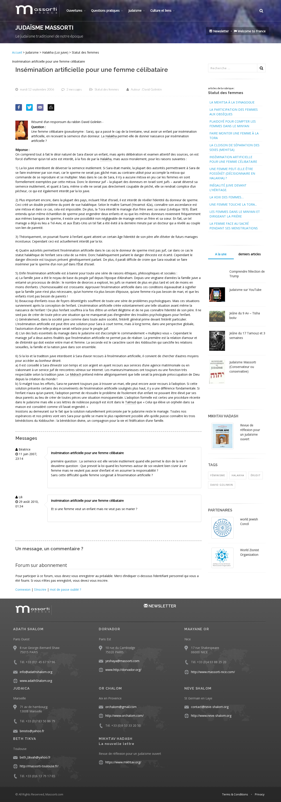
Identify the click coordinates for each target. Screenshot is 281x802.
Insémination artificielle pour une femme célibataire (233, 159)
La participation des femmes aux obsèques (233, 111)
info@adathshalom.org (36, 672)
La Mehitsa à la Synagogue (231, 102)
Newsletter (220, 31)
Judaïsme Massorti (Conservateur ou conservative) (242, 366)
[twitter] (29, 107)
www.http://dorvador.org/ (123, 670)
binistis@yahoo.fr (32, 731)
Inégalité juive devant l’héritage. (228, 187)
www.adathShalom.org (36, 681)
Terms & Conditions (235, 794)
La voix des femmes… (226, 197)
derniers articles (249, 254)
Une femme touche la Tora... (233, 204)
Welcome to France (251, 31)
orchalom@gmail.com (121, 707)
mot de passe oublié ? (65, 589)
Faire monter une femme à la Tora (234, 135)
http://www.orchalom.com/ (124, 715)
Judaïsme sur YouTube (245, 290)
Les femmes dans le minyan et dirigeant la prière (234, 214)
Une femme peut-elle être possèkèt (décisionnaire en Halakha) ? (232, 173)
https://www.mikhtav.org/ (123, 762)
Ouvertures (74, 10)
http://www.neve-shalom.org (211, 715)
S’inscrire (40, 589)
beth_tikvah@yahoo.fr (35, 757)
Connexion (23, 589)
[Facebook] (18, 107)
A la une (221, 254)
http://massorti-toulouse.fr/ (39, 766)
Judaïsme (135, 10)
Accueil (17, 52)
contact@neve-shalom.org (210, 707)
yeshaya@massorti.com (122, 661)
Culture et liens (160, 10)
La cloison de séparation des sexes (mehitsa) (234, 147)
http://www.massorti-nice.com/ (213, 672)
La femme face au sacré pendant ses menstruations (233, 225)
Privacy (260, 794)
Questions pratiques (105, 10)
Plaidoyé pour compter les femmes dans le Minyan (232, 123)
